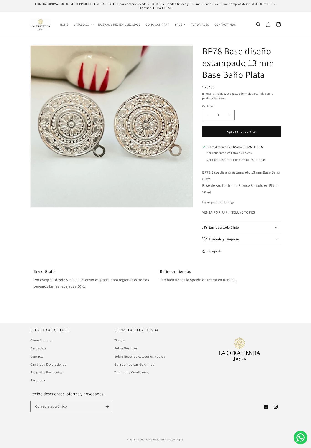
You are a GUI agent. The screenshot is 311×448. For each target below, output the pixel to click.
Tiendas (120, 340)
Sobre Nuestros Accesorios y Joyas (139, 356)
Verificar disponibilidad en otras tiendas (236, 160)
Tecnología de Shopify (172, 439)
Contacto (37, 356)
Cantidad (208, 106)
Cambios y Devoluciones (48, 364)
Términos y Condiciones (131, 372)
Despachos (38, 348)
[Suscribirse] (107, 406)
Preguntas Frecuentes (46, 372)
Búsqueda (37, 380)
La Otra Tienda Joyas (147, 439)
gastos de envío (242, 93)
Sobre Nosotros (125, 348)
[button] (83, 24)
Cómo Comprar (41, 340)
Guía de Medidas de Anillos (134, 364)
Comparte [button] (214, 251)
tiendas (229, 279)
